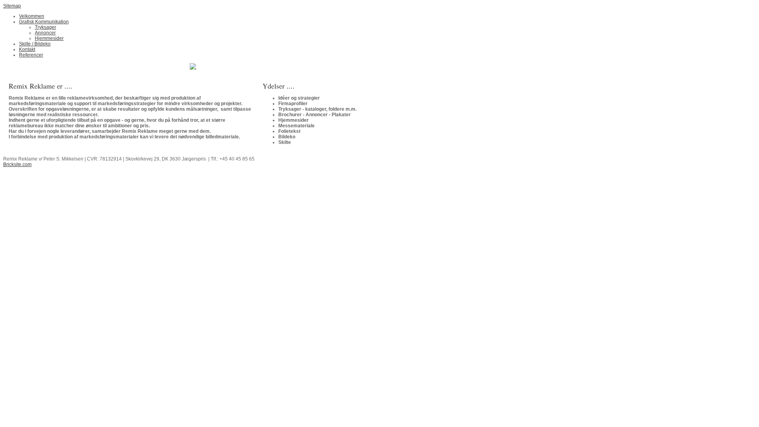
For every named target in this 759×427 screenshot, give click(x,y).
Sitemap (12, 6)
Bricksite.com (17, 164)
